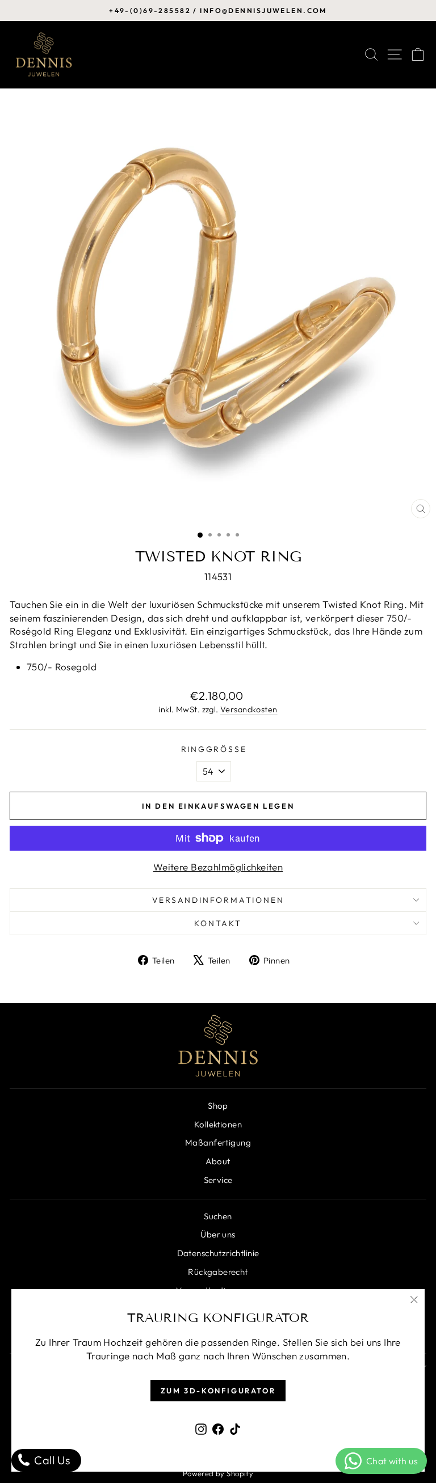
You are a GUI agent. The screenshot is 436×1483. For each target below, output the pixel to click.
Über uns (217, 1234)
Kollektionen (218, 1124)
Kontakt (218, 923)
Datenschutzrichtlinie (218, 1253)
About (218, 1161)
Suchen (218, 1216)
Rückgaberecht (218, 1271)
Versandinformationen (218, 900)
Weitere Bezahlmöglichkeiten (218, 867)
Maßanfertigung (218, 1142)
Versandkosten (249, 709)
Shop (218, 1105)
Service (218, 1179)
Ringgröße (214, 749)
